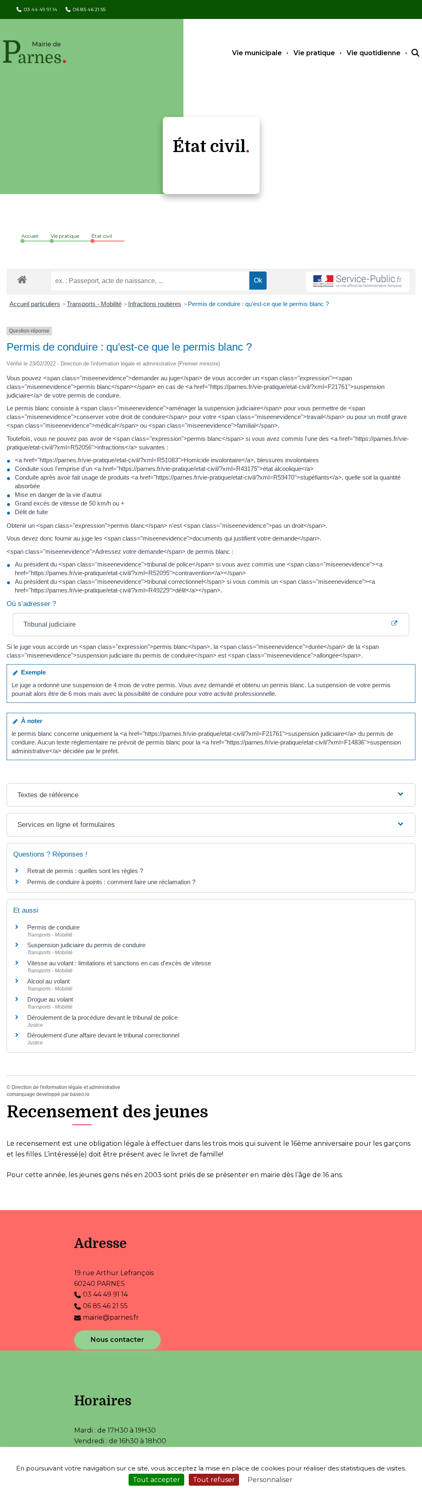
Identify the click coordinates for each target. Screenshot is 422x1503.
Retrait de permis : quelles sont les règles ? (85, 870)
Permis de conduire (53, 927)
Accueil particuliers (34, 303)
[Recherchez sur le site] (408, 53)
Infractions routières (154, 303)
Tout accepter (156, 1480)
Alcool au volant (48, 981)
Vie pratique (314, 53)
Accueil (29, 236)
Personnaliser (270, 1480)
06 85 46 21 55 (89, 9)
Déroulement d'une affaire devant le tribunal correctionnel (103, 1035)
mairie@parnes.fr (111, 1317)
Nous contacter (117, 1340)
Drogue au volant (50, 999)
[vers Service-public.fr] (357, 282)
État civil (101, 236)
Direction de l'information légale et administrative (66, 1087)
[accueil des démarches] (22, 278)
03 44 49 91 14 (40, 9)
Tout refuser (214, 1480)
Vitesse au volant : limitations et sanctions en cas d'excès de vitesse (119, 963)
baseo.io (79, 1094)
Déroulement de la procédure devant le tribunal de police (102, 1017)
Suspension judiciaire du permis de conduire (86, 944)
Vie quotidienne (374, 53)
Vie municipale (257, 53)
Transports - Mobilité (94, 303)
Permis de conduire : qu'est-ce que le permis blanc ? (258, 303)
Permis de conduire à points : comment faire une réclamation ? (111, 881)
